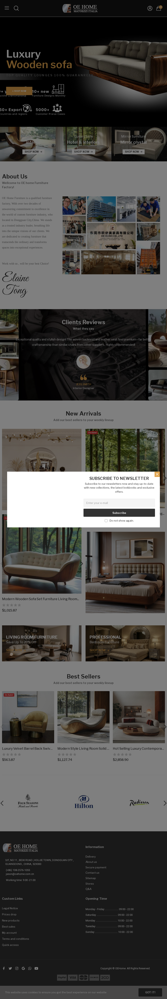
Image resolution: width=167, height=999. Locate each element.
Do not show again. (122, 520)
